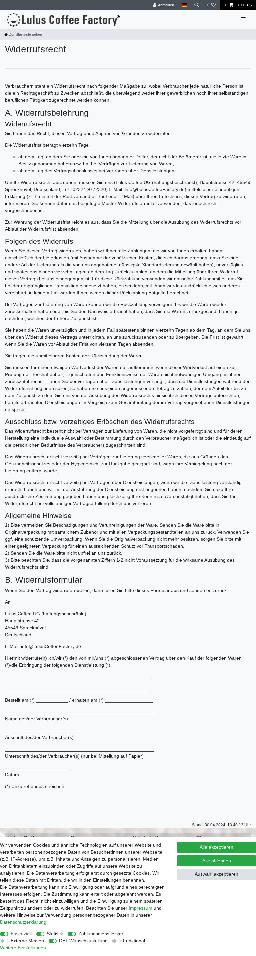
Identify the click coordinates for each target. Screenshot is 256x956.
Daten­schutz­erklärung (23, 922)
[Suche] (197, 5)
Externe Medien (27, 940)
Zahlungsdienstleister (100, 933)
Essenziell (21, 933)
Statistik (55, 933)
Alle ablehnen (216, 860)
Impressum (140, 908)
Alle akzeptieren (216, 847)
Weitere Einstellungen (23, 947)
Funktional (134, 940)
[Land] (184, 5)
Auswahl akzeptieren (216, 874)
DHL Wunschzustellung (83, 940)
